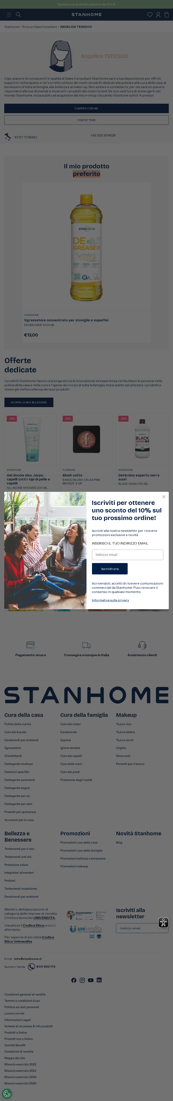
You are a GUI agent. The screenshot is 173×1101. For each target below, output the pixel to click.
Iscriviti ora (110, 569)
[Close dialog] (164, 497)
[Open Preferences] (7, 1093)
